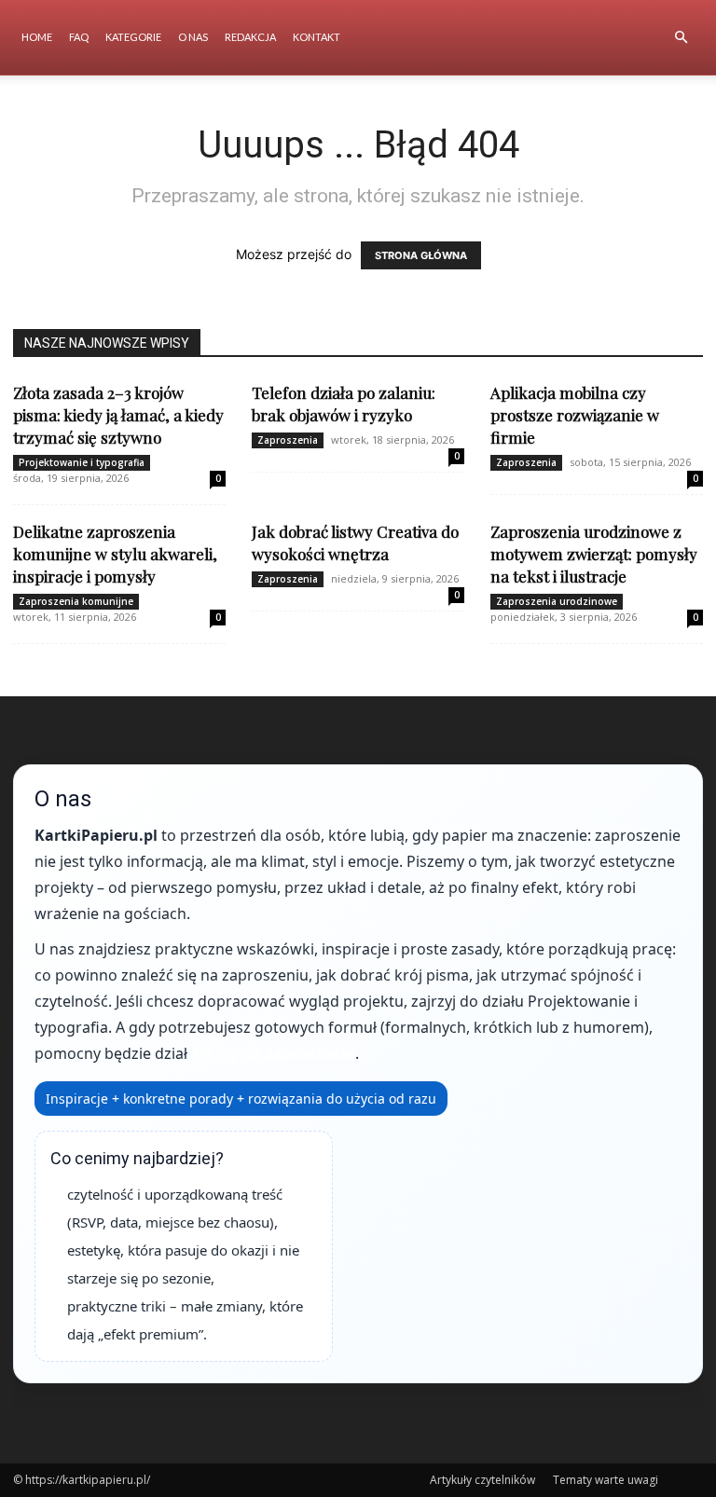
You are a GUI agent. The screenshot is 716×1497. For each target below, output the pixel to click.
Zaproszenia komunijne (76, 601)
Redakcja (250, 37)
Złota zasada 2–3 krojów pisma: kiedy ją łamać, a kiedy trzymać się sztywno (118, 414)
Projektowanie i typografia (82, 462)
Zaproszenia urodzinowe (556, 601)
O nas (193, 37)
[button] (680, 38)
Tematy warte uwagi (605, 1480)
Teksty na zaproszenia (273, 1053)
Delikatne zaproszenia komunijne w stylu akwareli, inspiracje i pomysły (115, 553)
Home (36, 37)
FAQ (79, 37)
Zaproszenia (287, 439)
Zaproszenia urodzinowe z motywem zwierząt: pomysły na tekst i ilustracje (593, 553)
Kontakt (316, 37)
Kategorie (133, 37)
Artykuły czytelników (482, 1480)
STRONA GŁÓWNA (421, 255)
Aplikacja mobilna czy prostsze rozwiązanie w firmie (574, 414)
